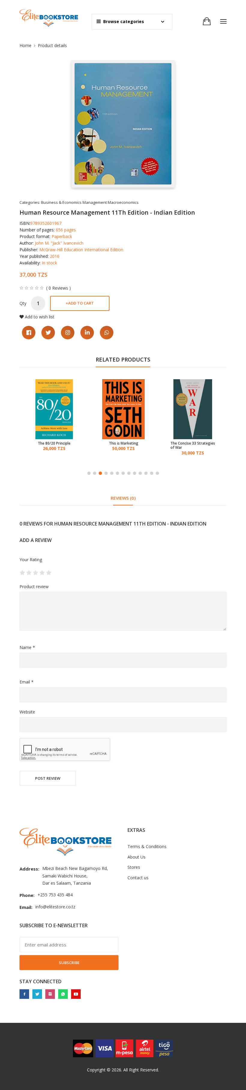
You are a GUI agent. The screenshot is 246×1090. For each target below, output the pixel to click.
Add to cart (80, 303)
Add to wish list (39, 317)
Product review (34, 586)
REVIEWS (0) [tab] (123, 498)
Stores (134, 867)
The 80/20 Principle (54, 443)
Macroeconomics (123, 202)
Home (26, 45)
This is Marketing (123, 443)
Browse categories (123, 21)
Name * (27, 647)
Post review (47, 778)
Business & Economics (61, 202)
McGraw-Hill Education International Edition (81, 249)
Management (94, 202)
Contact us (138, 877)
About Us (137, 857)
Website (27, 712)
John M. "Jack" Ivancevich (59, 243)
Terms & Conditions (147, 846)
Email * (27, 682)
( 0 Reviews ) (58, 288)
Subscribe (69, 962)
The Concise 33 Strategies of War (192, 445)
